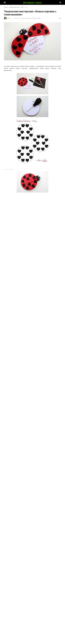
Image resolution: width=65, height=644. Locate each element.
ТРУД (22, 7)
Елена (9, 18)
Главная (6, 7)
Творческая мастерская (14, 7)
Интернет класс (32, 2)
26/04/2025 (16, 18)
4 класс (26, 7)
